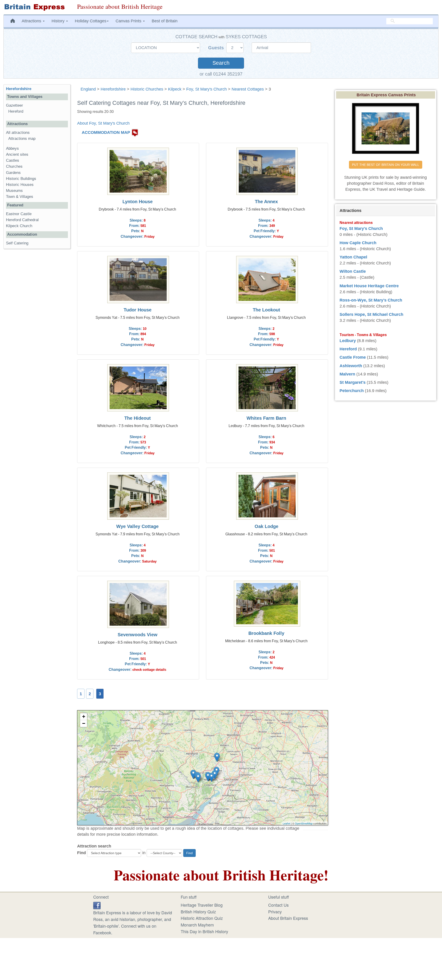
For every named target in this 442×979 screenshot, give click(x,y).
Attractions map (21, 138)
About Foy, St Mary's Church (103, 123)
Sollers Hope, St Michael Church (371, 314)
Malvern (347, 374)
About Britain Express (288, 918)
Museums (14, 190)
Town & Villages (19, 196)
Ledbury (348, 340)
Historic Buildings (21, 178)
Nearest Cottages (248, 89)
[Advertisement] (36, 323)
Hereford (15, 111)
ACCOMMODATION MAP (106, 132)
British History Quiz (198, 912)
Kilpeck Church (19, 226)
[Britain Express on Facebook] (97, 905)
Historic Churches (147, 89)
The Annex (266, 201)
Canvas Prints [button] (129, 21)
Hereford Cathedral (22, 220)
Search (221, 63)
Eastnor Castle (19, 214)
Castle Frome (353, 357)
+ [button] (83, 716)
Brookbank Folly (266, 633)
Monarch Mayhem (197, 925)
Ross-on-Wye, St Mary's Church (371, 300)
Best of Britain (164, 21)
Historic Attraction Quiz (202, 918)
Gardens (13, 172)
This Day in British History (204, 931)
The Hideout (137, 418)
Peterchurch (352, 390)
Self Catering (17, 243)
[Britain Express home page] (36, 7)
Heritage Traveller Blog (202, 905)
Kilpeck (174, 89)
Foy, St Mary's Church (206, 89)
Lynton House (137, 201)
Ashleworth (351, 365)
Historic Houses (20, 184)
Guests (216, 47)
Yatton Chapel (353, 257)
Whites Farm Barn (266, 418)
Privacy (275, 912)
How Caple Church (358, 242)
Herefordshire (113, 89)
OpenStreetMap (304, 823)
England (88, 89)
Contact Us (278, 905)
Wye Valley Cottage (137, 526)
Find (81, 852)
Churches (14, 166)
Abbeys (12, 148)
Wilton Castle (353, 271)
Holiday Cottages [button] (90, 21)
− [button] (83, 723)
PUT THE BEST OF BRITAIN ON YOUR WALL (385, 165)
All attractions (18, 132)
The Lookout (266, 309)
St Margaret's (353, 382)
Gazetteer (14, 105)
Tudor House (137, 309)
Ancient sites (17, 154)
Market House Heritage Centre (369, 286)
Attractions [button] (32, 21)
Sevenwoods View (137, 634)
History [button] (59, 21)
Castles (12, 160)
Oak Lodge (266, 526)
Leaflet (286, 823)
